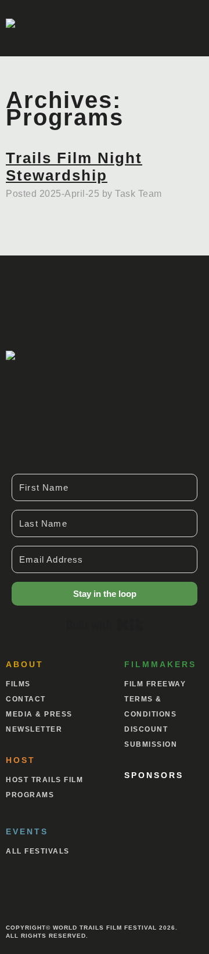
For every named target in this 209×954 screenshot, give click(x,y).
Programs (30, 795)
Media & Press (39, 714)
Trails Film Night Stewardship (74, 166)
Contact (26, 699)
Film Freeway (155, 684)
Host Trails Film (44, 780)
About (25, 664)
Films (18, 684)
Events (27, 831)
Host (20, 760)
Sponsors (153, 775)
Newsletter (34, 729)
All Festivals (38, 851)
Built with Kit (104, 624)
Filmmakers (160, 664)
